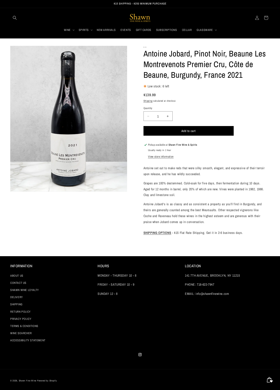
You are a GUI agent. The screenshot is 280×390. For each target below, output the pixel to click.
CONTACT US (18, 283)
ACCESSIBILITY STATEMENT (28, 340)
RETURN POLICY (20, 311)
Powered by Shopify (47, 380)
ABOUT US (16, 275)
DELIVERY (16, 297)
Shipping (148, 101)
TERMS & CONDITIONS (24, 326)
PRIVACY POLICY (20, 319)
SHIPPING (16, 304)
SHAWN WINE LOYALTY (24, 290)
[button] (14, 17)
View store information (161, 156)
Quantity (147, 108)
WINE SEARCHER (21, 333)
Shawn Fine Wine (27, 380)
